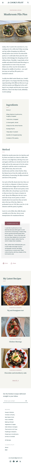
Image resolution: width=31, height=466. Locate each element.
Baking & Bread (9, 422)
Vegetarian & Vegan (10, 424)
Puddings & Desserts (10, 431)
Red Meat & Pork (9, 417)
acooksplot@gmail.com (15, 458)
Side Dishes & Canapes (11, 427)
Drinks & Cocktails (10, 436)
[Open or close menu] (2, 2)
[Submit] (26, 401)
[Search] (28, 2)
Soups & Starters (9, 412)
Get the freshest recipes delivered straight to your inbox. (14, 395)
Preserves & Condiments (11, 434)
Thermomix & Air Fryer (11, 429)
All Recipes (8, 440)
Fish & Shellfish (9, 419)
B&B (6, 450)
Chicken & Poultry (10, 414)
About (6, 447)
